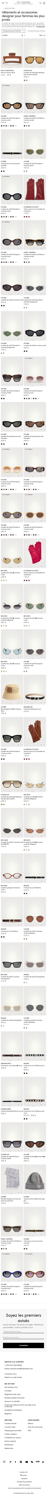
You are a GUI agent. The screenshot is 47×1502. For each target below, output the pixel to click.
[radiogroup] (23, 35)
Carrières (8, 1391)
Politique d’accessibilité (24, 1482)
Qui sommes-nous (11, 1387)
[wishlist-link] (6, 3)
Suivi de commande (35, 1427)
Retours (30, 1423)
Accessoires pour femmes (12, 31)
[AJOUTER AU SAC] (18, 66)
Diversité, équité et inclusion (15, 1398)
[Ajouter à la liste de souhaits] (21, 66)
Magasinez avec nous (12, 1394)
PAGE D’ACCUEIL (10, 8)
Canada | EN (23, 1472)
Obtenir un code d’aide (13, 1377)
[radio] (22, 35)
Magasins (8, 1414)
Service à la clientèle (12, 1401)
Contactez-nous (10, 1374)
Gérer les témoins (24, 1485)
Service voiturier (10, 1441)
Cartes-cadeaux (11, 1434)
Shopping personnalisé (13, 1431)
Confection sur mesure (13, 1438)
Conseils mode (10, 1427)
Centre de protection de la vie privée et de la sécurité (20, 1406)
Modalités (24, 1478)
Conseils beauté (10, 1423)
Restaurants (9, 1448)
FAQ (29, 1431)
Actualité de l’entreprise (13, 1410)
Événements (9, 1445)
